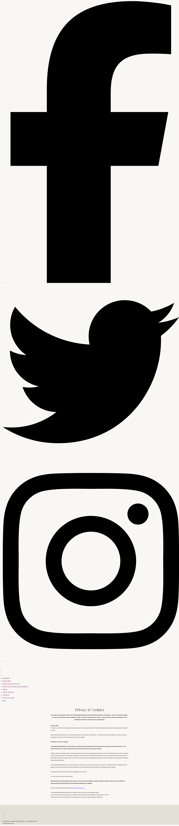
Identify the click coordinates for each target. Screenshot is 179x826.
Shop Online (7, 681)
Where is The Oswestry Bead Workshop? (15, 686)
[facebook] (91, 282)
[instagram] (91, 661)
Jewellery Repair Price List (11, 684)
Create (12, 823)
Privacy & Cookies (8, 698)
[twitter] (91, 459)
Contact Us (6, 695)
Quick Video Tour (8, 692)
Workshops (6, 678)
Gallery (5, 689)
